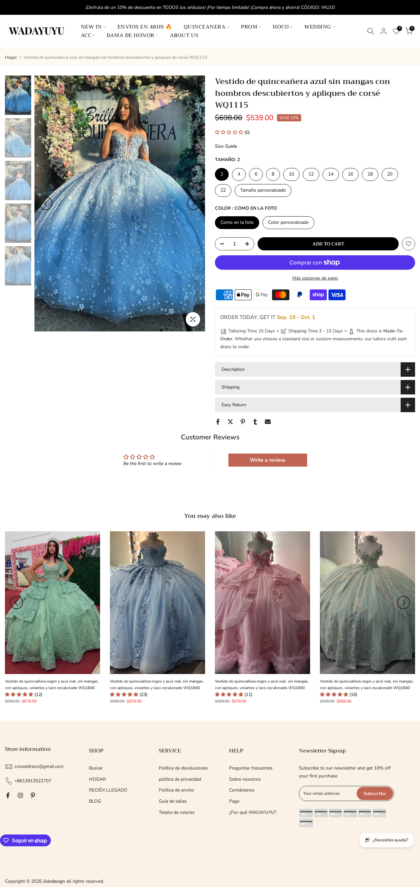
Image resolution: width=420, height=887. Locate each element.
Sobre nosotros (245, 779)
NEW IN (91, 27)
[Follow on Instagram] (20, 795)
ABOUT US (184, 35)
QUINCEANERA (205, 27)
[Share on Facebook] (218, 422)
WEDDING (317, 27)
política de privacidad (180, 779)
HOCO (281, 27)
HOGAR (97, 779)
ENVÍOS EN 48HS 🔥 (144, 27)
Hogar (11, 57)
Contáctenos (242, 790)
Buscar (96, 768)
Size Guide (226, 146)
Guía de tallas (173, 801)
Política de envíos (176, 790)
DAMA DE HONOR (131, 35)
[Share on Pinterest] (243, 422)
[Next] (193, 203)
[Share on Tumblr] (255, 422)
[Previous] (45, 203)
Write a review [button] (267, 460)
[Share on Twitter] (230, 422)
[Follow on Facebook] (8, 795)
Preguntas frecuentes (251, 768)
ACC (86, 35)
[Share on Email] (268, 422)
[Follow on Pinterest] (33, 795)
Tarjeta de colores (177, 812)
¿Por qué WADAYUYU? (252, 812)
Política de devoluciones (183, 768)
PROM (249, 27)
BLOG (95, 801)
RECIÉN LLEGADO (108, 790)
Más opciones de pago (315, 278)
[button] (229, 132)
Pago (234, 801)
